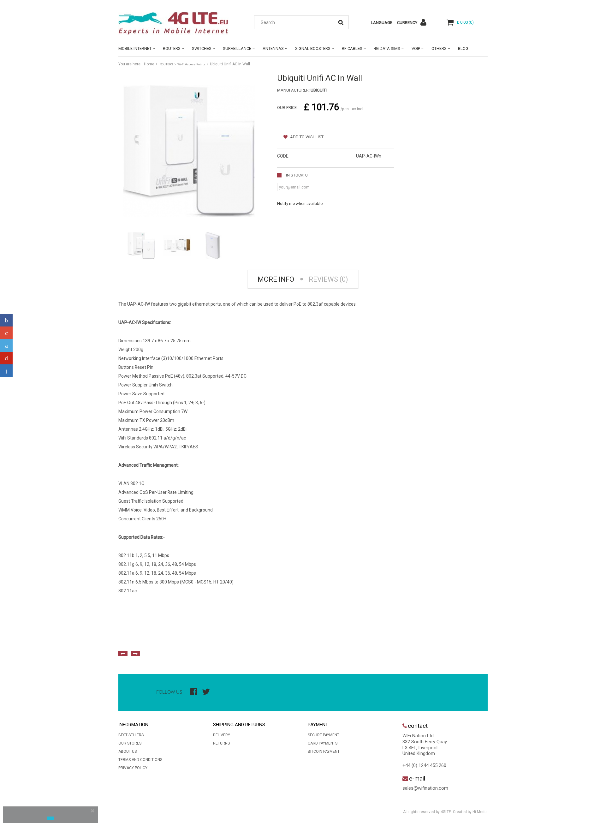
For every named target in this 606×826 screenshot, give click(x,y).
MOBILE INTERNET (135, 48)
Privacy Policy (132, 768)
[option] (187, 639)
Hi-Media (480, 812)
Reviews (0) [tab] (328, 279)
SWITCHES (201, 48)
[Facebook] (6, 320)
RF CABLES (352, 48)
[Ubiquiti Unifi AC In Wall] (141, 245)
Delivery (221, 735)
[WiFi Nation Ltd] (176, 23)
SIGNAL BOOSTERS (312, 48)
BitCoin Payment (324, 751)
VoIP (416, 48)
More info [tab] (276, 279)
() (465, 22)
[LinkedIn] (6, 370)
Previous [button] (123, 653)
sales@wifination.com (425, 788)
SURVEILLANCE (237, 48)
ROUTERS (172, 48)
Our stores (129, 743)
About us (127, 751)
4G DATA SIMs (387, 48)
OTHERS (439, 48)
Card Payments (322, 743)
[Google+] (6, 332)
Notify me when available (300, 203)
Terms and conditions (140, 759)
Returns (221, 743)
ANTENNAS (273, 48)
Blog (463, 48)
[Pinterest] (6, 358)
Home (149, 64)
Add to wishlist (306, 137)
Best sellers (131, 735)
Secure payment (323, 735)
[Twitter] (6, 345)
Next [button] (135, 653)
